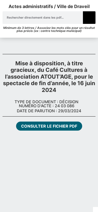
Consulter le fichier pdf (49, 126)
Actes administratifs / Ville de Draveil (49, 6)
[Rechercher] (89, 17)
